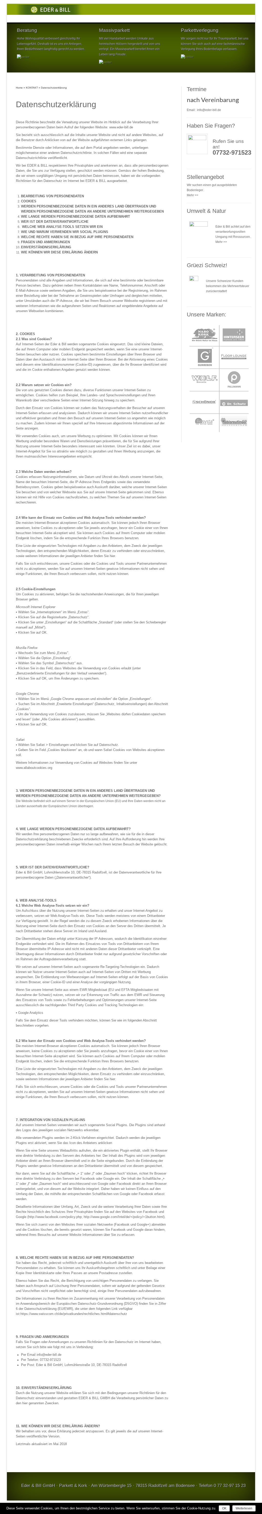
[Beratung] (23, 57)
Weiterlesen (244, 1508)
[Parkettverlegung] (187, 57)
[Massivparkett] (105, 62)
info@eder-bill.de (209, 110)
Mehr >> (192, 195)
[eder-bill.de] (51, 9)
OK (224, 1508)
